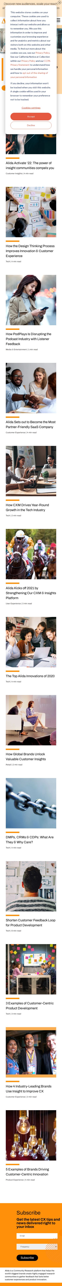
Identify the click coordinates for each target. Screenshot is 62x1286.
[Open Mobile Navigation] (57, 21)
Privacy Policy (42, 52)
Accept (31, 116)
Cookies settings (31, 107)
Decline (31, 125)
